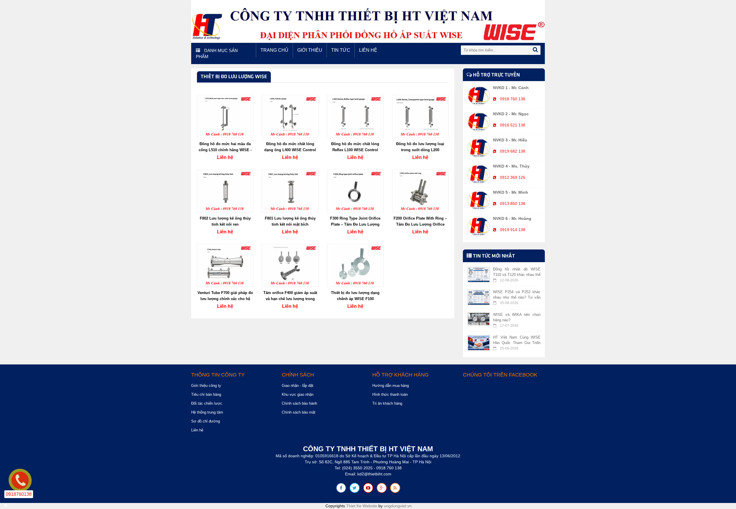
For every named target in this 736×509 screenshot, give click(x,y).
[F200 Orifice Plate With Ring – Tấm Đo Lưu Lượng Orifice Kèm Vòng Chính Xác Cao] (420, 190)
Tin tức (340, 50)
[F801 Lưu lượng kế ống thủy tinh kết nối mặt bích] (290, 190)
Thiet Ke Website (361, 506)
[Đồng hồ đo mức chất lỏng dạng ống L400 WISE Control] (290, 116)
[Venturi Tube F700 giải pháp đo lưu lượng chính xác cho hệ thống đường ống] (225, 265)
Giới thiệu (309, 50)
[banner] (368, 21)
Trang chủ (274, 50)
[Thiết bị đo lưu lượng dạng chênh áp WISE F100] (355, 265)
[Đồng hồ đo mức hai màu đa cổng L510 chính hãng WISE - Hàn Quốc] (225, 116)
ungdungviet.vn (398, 506)
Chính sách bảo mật (298, 412)
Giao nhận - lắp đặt (297, 385)
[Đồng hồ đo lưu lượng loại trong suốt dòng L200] (420, 116)
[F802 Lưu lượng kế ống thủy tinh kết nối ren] (225, 190)
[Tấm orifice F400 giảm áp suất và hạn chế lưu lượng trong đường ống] (290, 265)
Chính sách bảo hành (299, 403)
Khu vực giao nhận (297, 394)
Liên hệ (368, 50)
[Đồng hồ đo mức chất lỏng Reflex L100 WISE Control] (355, 116)
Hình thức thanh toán (390, 394)
